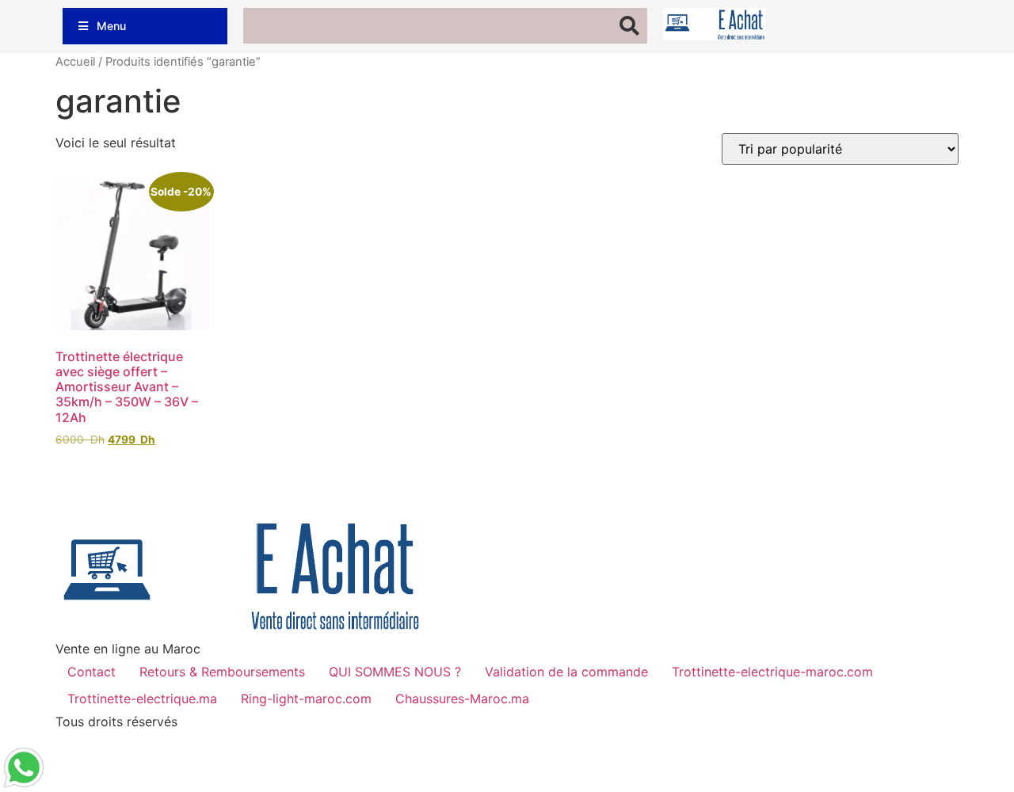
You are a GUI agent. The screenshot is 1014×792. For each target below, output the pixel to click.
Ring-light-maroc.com (306, 698)
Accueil (75, 62)
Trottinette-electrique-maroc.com (772, 672)
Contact (91, 672)
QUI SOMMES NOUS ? (395, 672)
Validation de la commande (566, 672)
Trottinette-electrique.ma (142, 698)
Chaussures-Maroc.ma (462, 698)
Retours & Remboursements (222, 672)
